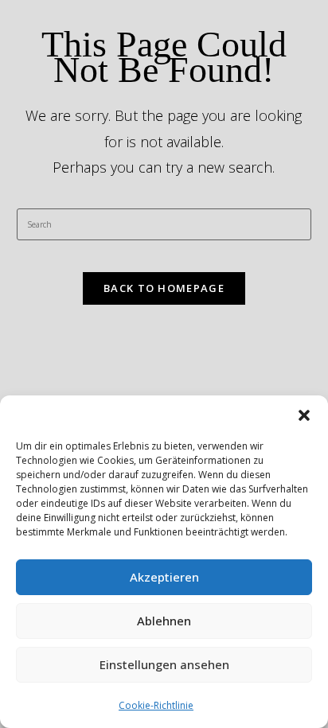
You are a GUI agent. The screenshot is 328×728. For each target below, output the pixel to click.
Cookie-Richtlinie (156, 705)
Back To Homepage (164, 288)
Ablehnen (164, 621)
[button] (304, 415)
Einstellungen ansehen (164, 664)
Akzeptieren (164, 577)
